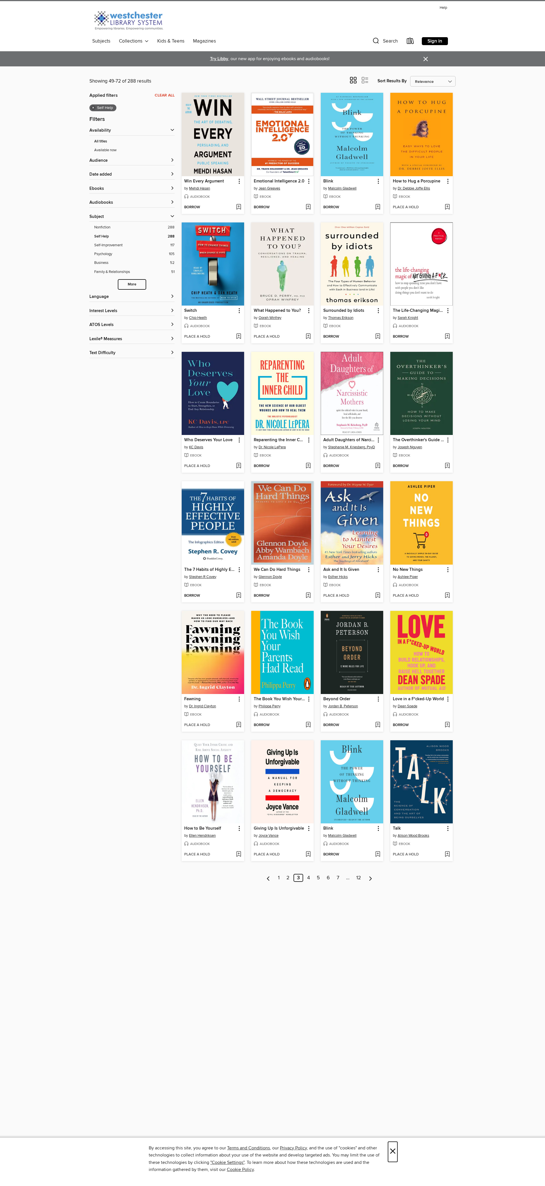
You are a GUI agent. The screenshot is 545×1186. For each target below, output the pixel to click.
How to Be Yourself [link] (202, 828)
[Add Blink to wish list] (377, 207)
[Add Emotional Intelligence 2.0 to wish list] (308, 207)
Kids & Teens (171, 41)
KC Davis (196, 447)
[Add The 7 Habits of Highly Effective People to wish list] (238, 596)
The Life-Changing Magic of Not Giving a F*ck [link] (419, 310)
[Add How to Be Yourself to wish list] (238, 854)
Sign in (434, 41)
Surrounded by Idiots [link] (343, 310)
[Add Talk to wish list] (447, 854)
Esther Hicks (338, 577)
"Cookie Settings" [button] (227, 1162)
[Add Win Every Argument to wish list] (238, 207)
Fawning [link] (192, 699)
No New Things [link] (408, 569)
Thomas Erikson (340, 318)
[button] (384, 42)
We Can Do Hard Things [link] (277, 569)
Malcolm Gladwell (342, 188)
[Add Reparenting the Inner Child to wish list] (308, 466)
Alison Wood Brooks (413, 835)
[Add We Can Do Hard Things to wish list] (308, 596)
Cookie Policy (240, 1169)
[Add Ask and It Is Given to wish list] (377, 596)
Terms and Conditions (248, 1148)
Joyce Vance (268, 835)
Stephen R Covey (202, 577)
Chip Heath (198, 318)
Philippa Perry (269, 706)
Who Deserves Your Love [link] (208, 440)
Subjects (101, 41)
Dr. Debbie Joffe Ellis (414, 188)
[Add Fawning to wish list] (238, 725)
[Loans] (410, 42)
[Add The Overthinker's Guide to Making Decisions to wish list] (447, 466)
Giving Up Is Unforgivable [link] (279, 828)
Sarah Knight (408, 318)
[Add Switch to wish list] (238, 336)
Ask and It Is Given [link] (341, 569)
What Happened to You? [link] (277, 310)
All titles (100, 141)
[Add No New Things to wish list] (447, 596)
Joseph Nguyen (410, 447)
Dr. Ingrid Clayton (202, 706)
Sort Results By (392, 81)
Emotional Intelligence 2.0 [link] (279, 181)
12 (358, 878)
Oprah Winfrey (270, 318)
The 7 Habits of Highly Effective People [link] (210, 569)
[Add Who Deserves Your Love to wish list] (238, 466)
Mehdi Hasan (199, 188)
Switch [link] (190, 310)
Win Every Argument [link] (204, 181)
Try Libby (219, 59)
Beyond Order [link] (336, 699)
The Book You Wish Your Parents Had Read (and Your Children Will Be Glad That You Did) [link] (280, 699)
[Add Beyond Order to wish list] (377, 725)
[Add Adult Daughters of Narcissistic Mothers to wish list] (377, 466)
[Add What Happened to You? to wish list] (308, 336)
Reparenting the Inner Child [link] (280, 440)
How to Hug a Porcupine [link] (416, 181)
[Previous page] (268, 877)
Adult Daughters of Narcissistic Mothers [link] (349, 440)
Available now (105, 150)
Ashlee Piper (408, 577)
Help (443, 8)
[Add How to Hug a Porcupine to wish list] (447, 207)
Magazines (204, 41)
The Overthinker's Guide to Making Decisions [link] (419, 440)
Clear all (165, 95)
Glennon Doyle (270, 577)
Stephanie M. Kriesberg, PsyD (351, 447)
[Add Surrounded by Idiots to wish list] (377, 336)
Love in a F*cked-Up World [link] (418, 699)
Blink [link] (328, 181)
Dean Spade (407, 706)
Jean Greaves (269, 188)
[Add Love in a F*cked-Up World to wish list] (447, 725)
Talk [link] (397, 828)
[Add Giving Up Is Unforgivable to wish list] (308, 854)
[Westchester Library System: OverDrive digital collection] (131, 19)
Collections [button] (132, 41)
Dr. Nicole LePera (272, 447)
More (132, 284)
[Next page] (370, 877)
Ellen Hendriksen (202, 835)
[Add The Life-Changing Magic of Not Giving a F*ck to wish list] (447, 336)
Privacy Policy (293, 1148)
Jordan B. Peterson (343, 706)
